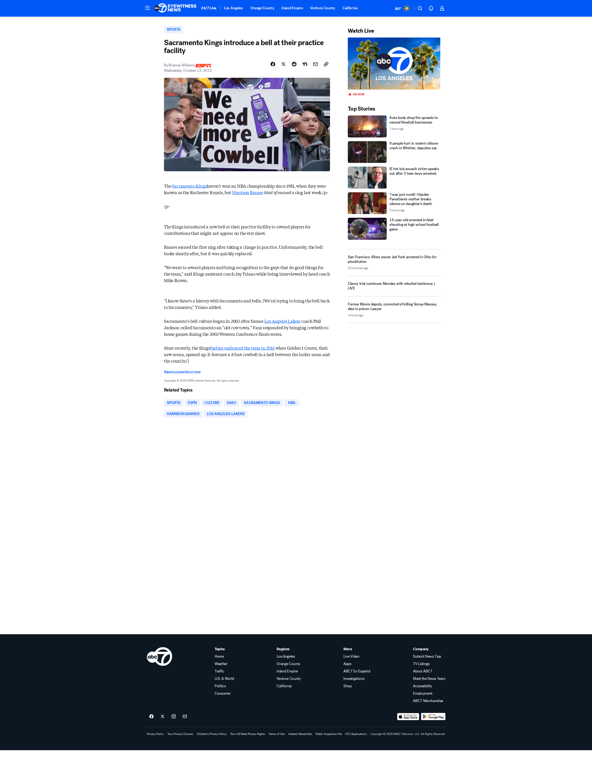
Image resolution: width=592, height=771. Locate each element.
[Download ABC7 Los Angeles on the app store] (408, 716)
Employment (422, 693)
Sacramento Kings (189, 186)
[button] (147, 7)
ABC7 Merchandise (428, 701)
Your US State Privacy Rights (247, 734)
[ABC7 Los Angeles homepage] (175, 8)
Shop (347, 686)
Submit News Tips (427, 656)
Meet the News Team (429, 679)
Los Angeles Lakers (282, 321)
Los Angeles (233, 8)
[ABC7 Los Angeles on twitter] (162, 716)
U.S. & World (224, 679)
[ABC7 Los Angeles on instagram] (173, 716)
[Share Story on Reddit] (294, 64)
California (350, 8)
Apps (347, 664)
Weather (221, 664)
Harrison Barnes (247, 192)
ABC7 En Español (356, 671)
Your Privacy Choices (180, 734)
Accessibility (422, 686)
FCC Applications (356, 734)
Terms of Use (277, 734)
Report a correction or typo (182, 372)
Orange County (262, 8)
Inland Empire (292, 8)
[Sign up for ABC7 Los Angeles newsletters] (184, 716)
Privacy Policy (155, 734)
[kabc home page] (159, 656)
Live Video (351, 656)
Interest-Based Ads (300, 734)
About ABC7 (422, 671)
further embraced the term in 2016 (242, 348)
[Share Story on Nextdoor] (305, 64)
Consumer (223, 693)
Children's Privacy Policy (212, 734)
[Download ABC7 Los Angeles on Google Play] (433, 716)
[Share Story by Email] (315, 64)
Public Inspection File (329, 734)
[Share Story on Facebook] (273, 64)
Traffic (219, 671)
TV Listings (421, 664)
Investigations (353, 679)
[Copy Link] (326, 64)
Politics (220, 686)
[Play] (394, 63)
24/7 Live (208, 8)
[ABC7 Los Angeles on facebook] (151, 716)
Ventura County (322, 8)
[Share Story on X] (283, 64)
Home (219, 656)
